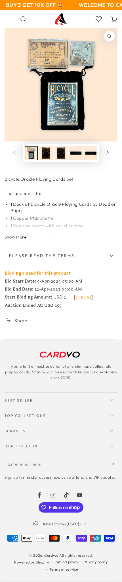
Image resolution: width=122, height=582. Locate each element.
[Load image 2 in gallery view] (45, 153)
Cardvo (50, 555)
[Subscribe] (114, 464)
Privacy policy (96, 562)
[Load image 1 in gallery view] (31, 153)
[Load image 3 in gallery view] (61, 153)
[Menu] (8, 19)
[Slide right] (107, 153)
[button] (23, 19)
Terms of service (63, 569)
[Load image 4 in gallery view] (75, 153)
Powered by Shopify (31, 562)
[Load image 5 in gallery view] (90, 153)
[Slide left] (14, 153)
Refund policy (66, 562)
